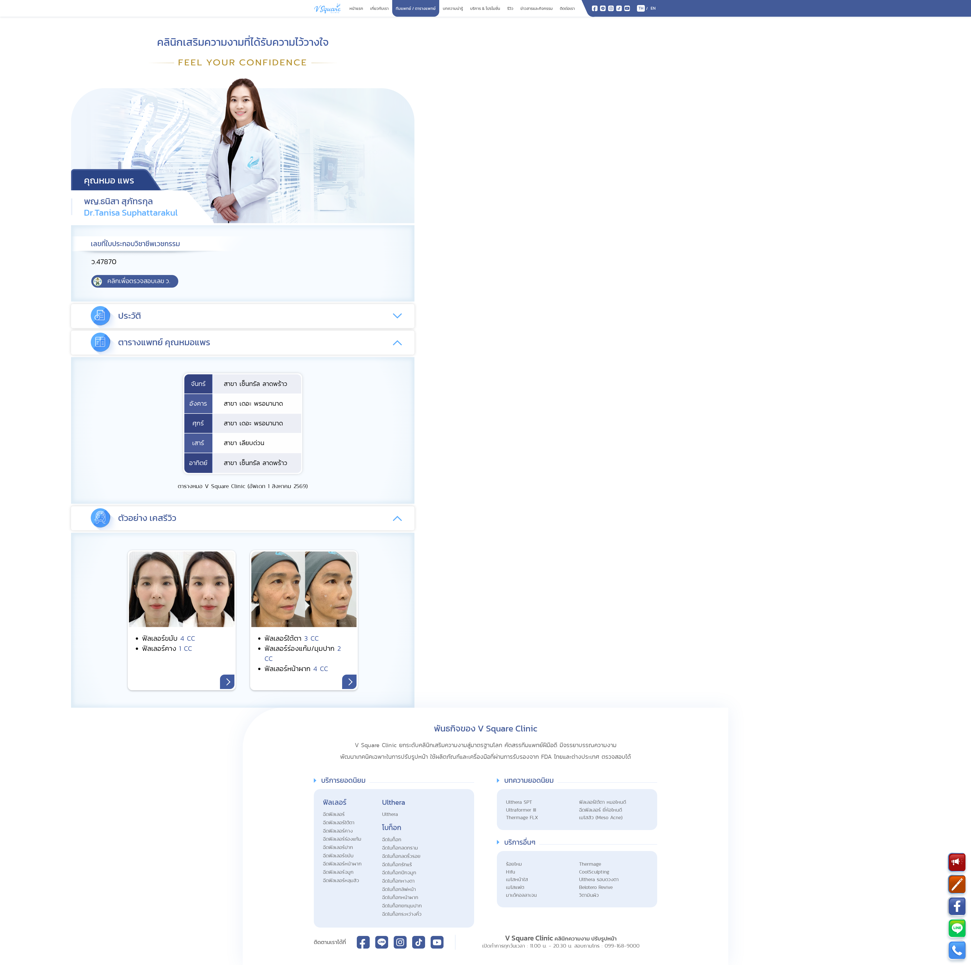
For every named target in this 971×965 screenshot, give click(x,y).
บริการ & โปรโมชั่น (485, 8)
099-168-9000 (622, 946)
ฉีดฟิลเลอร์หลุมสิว (341, 881)
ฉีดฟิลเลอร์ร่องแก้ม (342, 839)
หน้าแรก (356, 8)
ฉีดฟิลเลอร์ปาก (338, 847)
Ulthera (390, 814)
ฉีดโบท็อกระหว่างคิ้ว (402, 914)
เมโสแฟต (515, 887)
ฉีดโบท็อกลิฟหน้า (399, 889)
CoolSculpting (594, 872)
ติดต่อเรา (567, 8)
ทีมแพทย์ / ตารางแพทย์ (416, 8)
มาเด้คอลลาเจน (521, 895)
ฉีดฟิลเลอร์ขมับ (338, 856)
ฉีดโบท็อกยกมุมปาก (402, 906)
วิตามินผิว (589, 895)
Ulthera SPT (519, 802)
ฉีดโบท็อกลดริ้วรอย (401, 856)
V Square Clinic (529, 938)
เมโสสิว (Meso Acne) (601, 818)
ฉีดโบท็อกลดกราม (400, 848)
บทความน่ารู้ (453, 8)
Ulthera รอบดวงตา (599, 880)
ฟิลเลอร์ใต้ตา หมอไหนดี (602, 802)
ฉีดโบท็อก (391, 840)
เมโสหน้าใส (517, 880)
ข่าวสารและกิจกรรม (536, 8)
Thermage (590, 864)
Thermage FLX (522, 818)
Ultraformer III (521, 810)
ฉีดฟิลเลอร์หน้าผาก (342, 864)
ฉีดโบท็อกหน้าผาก (400, 897)
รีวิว (510, 8)
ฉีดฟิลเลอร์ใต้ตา (339, 823)
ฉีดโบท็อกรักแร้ (397, 865)
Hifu (510, 872)
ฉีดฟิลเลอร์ (334, 814)
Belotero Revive (596, 887)
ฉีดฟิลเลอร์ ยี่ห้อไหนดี (600, 810)
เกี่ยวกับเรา (379, 8)
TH (640, 8)
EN (653, 8)
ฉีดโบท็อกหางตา (398, 881)
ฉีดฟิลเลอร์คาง (338, 831)
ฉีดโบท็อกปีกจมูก (399, 873)
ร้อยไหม (514, 864)
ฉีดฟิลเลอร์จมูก (338, 872)
